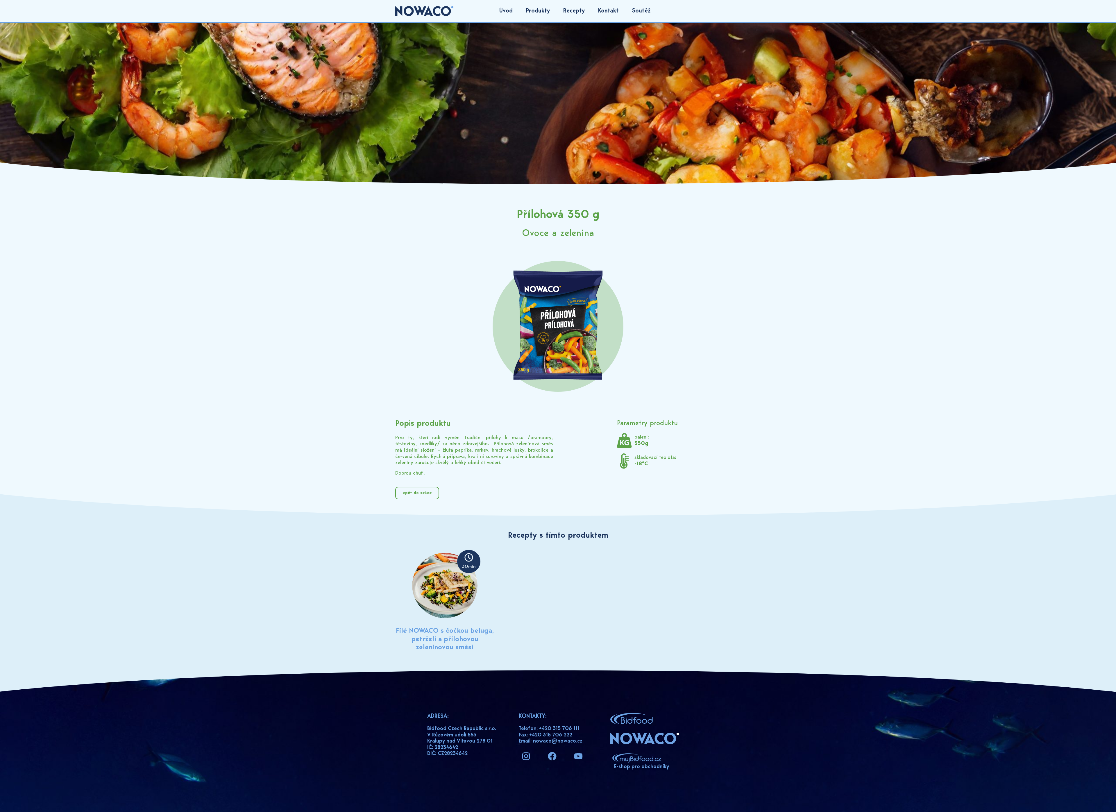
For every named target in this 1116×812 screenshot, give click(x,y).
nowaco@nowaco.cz (557, 741)
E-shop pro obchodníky (641, 767)
